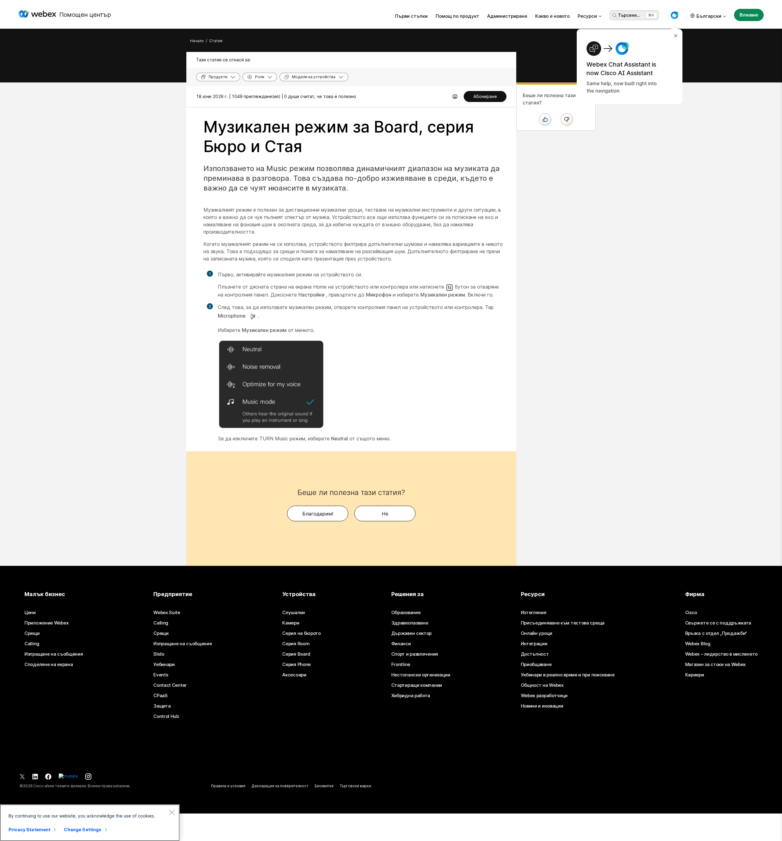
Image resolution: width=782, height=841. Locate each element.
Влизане (749, 14)
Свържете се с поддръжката (718, 623)
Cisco (691, 612)
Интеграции (534, 644)
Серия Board (296, 654)
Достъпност (535, 654)
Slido (158, 654)
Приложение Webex (46, 623)
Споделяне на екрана (48, 664)
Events (160, 675)
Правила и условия (228, 786)
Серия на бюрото (301, 633)
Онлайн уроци (536, 633)
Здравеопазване (409, 623)
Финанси (401, 644)
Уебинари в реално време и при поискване (568, 675)
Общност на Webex (542, 685)
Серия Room (295, 644)
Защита (161, 706)
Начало (197, 40)
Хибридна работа (410, 696)
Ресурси (587, 16)
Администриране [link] (507, 16)
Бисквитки (324, 786)
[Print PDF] (455, 96)
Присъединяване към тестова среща (563, 623)
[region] (90, 822)
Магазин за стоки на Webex (715, 664)
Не (385, 514)
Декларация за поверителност (280, 786)
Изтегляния (533, 612)
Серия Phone (296, 664)
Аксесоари (294, 675)
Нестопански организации (420, 675)
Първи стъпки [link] (411, 16)
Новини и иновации (542, 706)
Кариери (694, 675)
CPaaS (160, 696)
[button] (674, 15)
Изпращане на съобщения (53, 654)
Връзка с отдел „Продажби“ (716, 633)
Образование (406, 612)
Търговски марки (355, 786)
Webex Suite (166, 612)
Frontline (400, 664)
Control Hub (166, 716)
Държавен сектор (411, 633)
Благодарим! (317, 514)
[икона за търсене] (614, 15)
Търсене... (629, 15)
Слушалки (293, 612)
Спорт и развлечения (414, 654)
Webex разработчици (544, 696)
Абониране (485, 96)
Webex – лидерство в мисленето (721, 654)
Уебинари (164, 664)
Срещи (32, 633)
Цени (30, 612)
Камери (290, 623)
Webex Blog (698, 644)
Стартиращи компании (416, 685)
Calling (31, 644)
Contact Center (170, 685)
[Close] (172, 812)
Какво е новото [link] (552, 16)
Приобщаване (536, 664)
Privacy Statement (29, 829)
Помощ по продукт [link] (457, 16)
